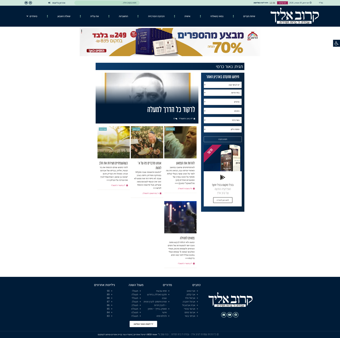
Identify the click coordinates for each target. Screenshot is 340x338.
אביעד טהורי (189, 309)
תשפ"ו (135, 291)
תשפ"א (134, 309)
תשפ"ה (134, 294)
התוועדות (123, 16)
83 (108, 316)
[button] (336, 43)
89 (108, 294)
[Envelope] (26, 2)
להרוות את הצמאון (185, 163)
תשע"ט (134, 312)
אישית (187, 16)
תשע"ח (134, 316)
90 (108, 291)
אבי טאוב (136, 129)
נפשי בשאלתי (216, 16)
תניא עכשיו (161, 291)
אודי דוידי (102, 129)
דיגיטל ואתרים (140, 334)
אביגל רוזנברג (189, 302)
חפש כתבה (222, 139)
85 (108, 309)
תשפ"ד (134, 298)
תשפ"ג (135, 302)
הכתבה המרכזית (156, 16)
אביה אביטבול (188, 305)
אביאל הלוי (170, 129)
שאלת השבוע (63, 16)
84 (108, 312)
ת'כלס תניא (161, 316)
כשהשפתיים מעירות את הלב (113, 163)
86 (108, 305)
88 (108, 298)
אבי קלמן (191, 294)
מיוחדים (33, 16)
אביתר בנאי (190, 316)
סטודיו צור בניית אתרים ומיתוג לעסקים (115, 334)
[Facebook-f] (30, 2)
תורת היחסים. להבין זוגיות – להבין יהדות (155, 303)
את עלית (94, 16)
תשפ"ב (134, 305)
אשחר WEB (152, 334)
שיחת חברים (249, 16)
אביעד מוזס (190, 312)
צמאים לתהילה (187, 238)
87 (108, 302)
